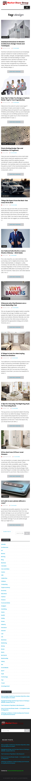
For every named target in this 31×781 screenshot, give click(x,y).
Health (3, 615)
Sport (2, 670)
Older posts (7, 531)
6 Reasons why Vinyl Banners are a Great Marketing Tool (13, 304)
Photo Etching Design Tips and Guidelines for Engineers (12, 149)
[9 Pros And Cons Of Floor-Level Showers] (15, 439)
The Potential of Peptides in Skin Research (12, 705)
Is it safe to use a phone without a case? (13, 502)
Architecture (5, 37)
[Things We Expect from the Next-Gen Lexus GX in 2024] (15, 188)
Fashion (4, 246)
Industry (3, 624)
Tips (2, 680)
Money (3, 646)
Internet (3, 630)
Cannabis (3, 566)
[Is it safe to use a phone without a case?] (15, 489)
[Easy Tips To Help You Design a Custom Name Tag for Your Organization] (15, 85)
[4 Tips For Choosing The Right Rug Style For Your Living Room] (15, 391)
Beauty (3, 553)
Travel (3, 683)
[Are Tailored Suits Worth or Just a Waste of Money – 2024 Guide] (15, 238)
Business (3, 563)
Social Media (4, 667)
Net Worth (4, 655)
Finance (3, 600)
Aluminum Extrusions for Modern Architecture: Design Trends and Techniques (13, 44)
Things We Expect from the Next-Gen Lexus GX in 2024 (14, 202)
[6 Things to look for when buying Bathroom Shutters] (15, 341)
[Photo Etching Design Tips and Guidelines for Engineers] (15, 135)
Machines (4, 143)
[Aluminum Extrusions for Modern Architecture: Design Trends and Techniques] (15, 29)
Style (3, 93)
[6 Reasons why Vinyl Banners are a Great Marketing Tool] (15, 290)
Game (3, 612)
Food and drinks (5, 603)
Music (2, 652)
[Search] (27, 533)
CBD (2, 575)
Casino (3, 572)
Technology (11, 143)
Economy (3, 590)
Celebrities (4, 578)
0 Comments (16, 48)
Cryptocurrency (5, 587)
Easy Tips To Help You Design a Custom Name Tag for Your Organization (15, 99)
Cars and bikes (5, 196)
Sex (2, 664)
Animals (3, 544)
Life (2, 637)
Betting (3, 556)
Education (4, 593)
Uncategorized (5, 298)
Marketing (4, 643)
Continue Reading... (15, 71)
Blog (2, 559)
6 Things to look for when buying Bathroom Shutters (13, 354)
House (3, 348)
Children (3, 581)
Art (2, 550)
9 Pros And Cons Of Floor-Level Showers (12, 453)
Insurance (4, 627)
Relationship (4, 658)
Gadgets (3, 606)
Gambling (4, 609)
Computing (4, 584)
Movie (2, 649)
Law (2, 633)
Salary (3, 661)
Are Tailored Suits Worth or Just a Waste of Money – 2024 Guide (13, 252)
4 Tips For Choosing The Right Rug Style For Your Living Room (15, 405)
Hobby (3, 618)
